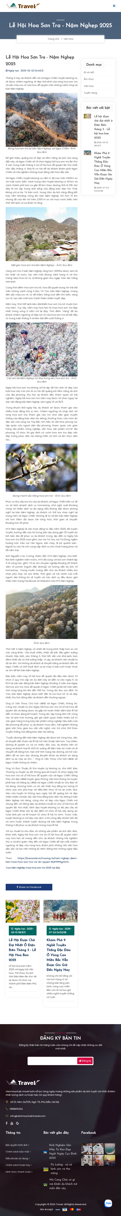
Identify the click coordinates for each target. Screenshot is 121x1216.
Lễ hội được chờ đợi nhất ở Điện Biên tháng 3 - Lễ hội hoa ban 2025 (22, 950)
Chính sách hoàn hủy (18, 1165)
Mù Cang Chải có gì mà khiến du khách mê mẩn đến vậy (63, 1184)
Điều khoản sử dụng (17, 1158)
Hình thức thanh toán (18, 1171)
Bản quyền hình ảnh (17, 1145)
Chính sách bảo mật (17, 1151)
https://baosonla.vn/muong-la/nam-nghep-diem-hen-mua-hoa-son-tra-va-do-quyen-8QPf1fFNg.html (42, 860)
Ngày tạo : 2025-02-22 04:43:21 (25, 70)
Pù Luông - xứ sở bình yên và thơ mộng (61, 1169)
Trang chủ (53, 39)
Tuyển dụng (90, 92)
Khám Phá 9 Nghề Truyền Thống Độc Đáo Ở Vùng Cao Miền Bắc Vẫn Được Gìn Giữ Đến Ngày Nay (59, 955)
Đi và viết (89, 72)
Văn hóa (68, 39)
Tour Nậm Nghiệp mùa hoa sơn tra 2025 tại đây (33, 867)
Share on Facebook (29, 887)
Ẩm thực (89, 79)
